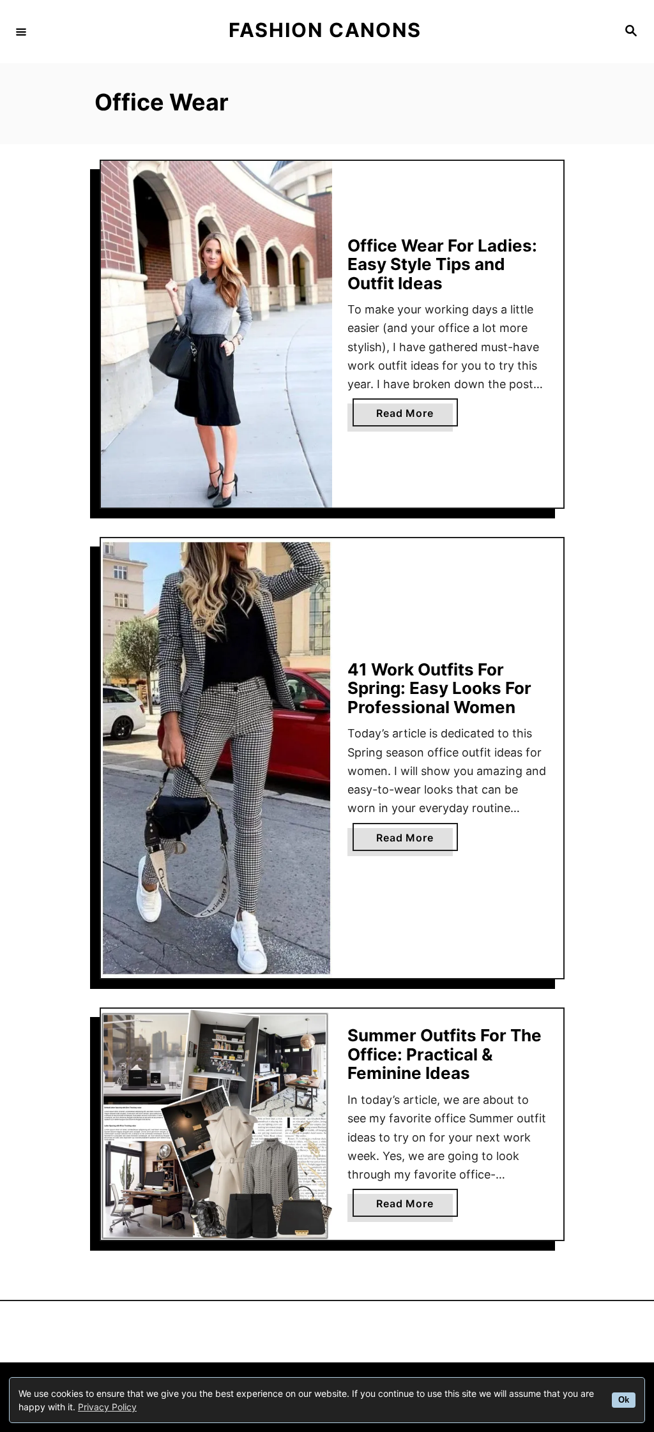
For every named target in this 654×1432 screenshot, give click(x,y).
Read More (409, 416)
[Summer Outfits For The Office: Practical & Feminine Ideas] (216, 1124)
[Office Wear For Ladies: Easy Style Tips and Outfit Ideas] (216, 334)
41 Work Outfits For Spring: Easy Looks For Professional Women (439, 688)
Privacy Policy (107, 1406)
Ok (623, 1400)
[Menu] (21, 31)
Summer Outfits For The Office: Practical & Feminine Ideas (444, 1054)
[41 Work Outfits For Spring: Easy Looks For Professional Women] (216, 758)
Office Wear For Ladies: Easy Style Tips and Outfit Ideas (442, 264)
